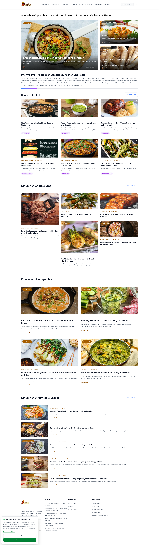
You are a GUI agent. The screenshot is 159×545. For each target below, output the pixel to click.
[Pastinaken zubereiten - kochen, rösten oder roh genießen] (119, 58)
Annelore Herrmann (26, 120)
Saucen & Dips (89, 4)
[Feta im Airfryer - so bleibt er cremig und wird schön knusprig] (119, 32)
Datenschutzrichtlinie (42, 539)
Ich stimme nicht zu (20, 536)
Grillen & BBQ (65, 4)
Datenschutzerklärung (9, 532)
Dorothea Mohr (105, 120)
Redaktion (72, 500)
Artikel (47, 500)
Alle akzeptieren (20, 540)
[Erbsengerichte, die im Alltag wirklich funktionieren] (59, 45)
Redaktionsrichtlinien (74, 539)
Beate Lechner (65, 120)
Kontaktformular (53, 539)
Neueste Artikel (46, 4)
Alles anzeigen (131, 94)
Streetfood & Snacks (77, 4)
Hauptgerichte (56, 4)
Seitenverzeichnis (85, 539)
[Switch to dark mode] (136, 4)
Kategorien (96, 500)
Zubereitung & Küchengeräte (102, 4)
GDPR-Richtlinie (63, 539)
